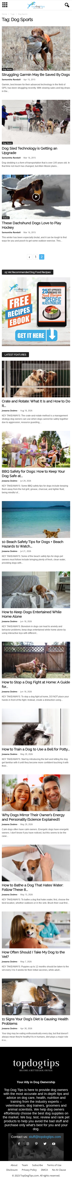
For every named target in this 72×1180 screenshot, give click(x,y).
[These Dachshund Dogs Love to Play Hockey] (36, 197)
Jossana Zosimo (9, 410)
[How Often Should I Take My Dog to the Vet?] (36, 929)
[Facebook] (19, 1144)
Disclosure (12, 1169)
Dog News (7, 69)
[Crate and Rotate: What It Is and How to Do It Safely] (36, 379)
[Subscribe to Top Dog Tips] (36, 311)
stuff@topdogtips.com (45, 1137)
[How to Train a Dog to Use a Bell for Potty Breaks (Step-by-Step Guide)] (36, 727)
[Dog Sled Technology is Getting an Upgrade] (36, 122)
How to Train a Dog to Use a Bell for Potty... (36, 749)
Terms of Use (54, 1165)
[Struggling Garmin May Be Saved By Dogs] (36, 48)
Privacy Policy (29, 1169)
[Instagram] (27, 1144)
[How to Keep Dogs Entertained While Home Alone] (36, 589)
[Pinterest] (36, 1144)
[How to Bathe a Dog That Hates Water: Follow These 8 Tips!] (36, 863)
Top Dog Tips (13, 1090)
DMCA (44, 1169)
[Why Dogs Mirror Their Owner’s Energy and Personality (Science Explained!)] (36, 792)
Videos (6, 217)
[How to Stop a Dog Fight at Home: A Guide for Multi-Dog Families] (36, 660)
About (14, 1165)
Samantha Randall (11, 79)
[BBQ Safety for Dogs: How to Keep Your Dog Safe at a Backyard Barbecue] (36, 449)
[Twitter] (45, 1144)
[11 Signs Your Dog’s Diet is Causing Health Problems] (36, 997)
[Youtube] (53, 1144)
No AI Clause (59, 1169)
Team (25, 1165)
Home (4, 14)
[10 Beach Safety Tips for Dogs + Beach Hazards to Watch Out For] (36, 519)
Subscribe (37, 1165)
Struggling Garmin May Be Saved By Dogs (36, 74)
